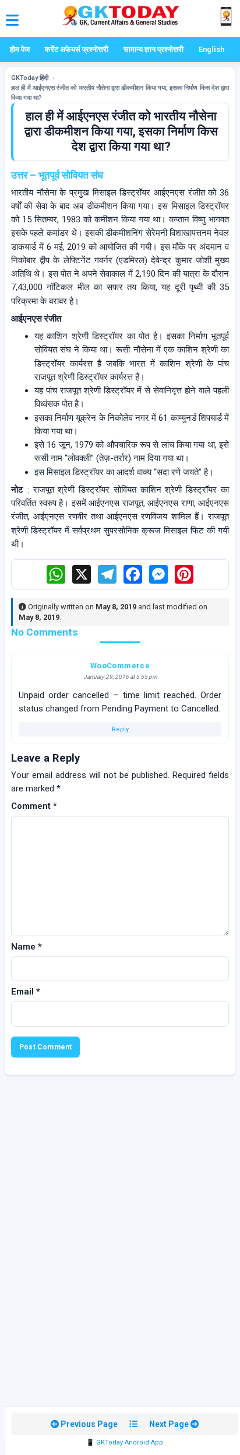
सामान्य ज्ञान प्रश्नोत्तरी (153, 49)
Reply (120, 729)
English (211, 49)
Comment (34, 806)
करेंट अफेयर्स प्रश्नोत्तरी (76, 49)
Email (25, 991)
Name (26, 946)
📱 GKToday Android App (124, 1442)
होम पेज (20, 49)
